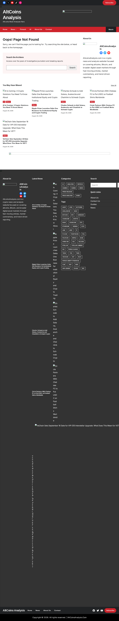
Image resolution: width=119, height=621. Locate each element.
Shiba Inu (65, 241)
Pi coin (64, 234)
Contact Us (95, 201)
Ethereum (65, 226)
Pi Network (75, 234)
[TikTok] (16, 2)
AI (4, 102)
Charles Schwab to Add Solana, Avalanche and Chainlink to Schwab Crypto (73, 107)
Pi (76, 230)
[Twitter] (105, 52)
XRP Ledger (66, 268)
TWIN (77, 253)
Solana (81, 241)
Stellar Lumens (77, 245)
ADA (70, 207)
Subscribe (110, 610)
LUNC (70, 230)
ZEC (83, 268)
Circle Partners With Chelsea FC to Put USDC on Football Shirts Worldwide (102, 107)
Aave (64, 207)
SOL (73, 241)
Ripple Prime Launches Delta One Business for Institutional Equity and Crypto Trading (45, 110)
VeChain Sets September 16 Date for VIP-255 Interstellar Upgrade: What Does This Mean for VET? (15, 141)
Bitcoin (65, 215)
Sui (63, 249)
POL (83, 234)
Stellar (65, 245)
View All (113, 85)
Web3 (78, 195)
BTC (72, 215)
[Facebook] (4, 2)
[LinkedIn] (24, 196)
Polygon (65, 238)
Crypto (75, 218)
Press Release (67, 191)
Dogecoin (72, 222)
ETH (81, 222)
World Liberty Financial (70, 260)
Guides (73, 188)
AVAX (75, 211)
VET (73, 257)
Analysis (70, 184)
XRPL (76, 264)
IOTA (82, 226)
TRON (64, 253)
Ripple (74, 238)
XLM (63, 264)
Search (72, 68)
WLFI (79, 257)
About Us (94, 198)
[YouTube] (12, 2)
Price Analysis (67, 195)
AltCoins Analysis (14, 610)
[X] (8, 2)
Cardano (81, 215)
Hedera (75, 226)
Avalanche (66, 211)
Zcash (76, 268)
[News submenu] (16, 29)
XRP (70, 264)
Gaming (65, 188)
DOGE (64, 222)
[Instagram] (20, 2)
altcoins (79, 207)
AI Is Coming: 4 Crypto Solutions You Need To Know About (41, 206)
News (8, 102)
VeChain (65, 257)
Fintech (80, 184)
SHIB (81, 238)
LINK (63, 230)
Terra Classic (73, 249)
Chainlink (65, 218)
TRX (71, 253)
